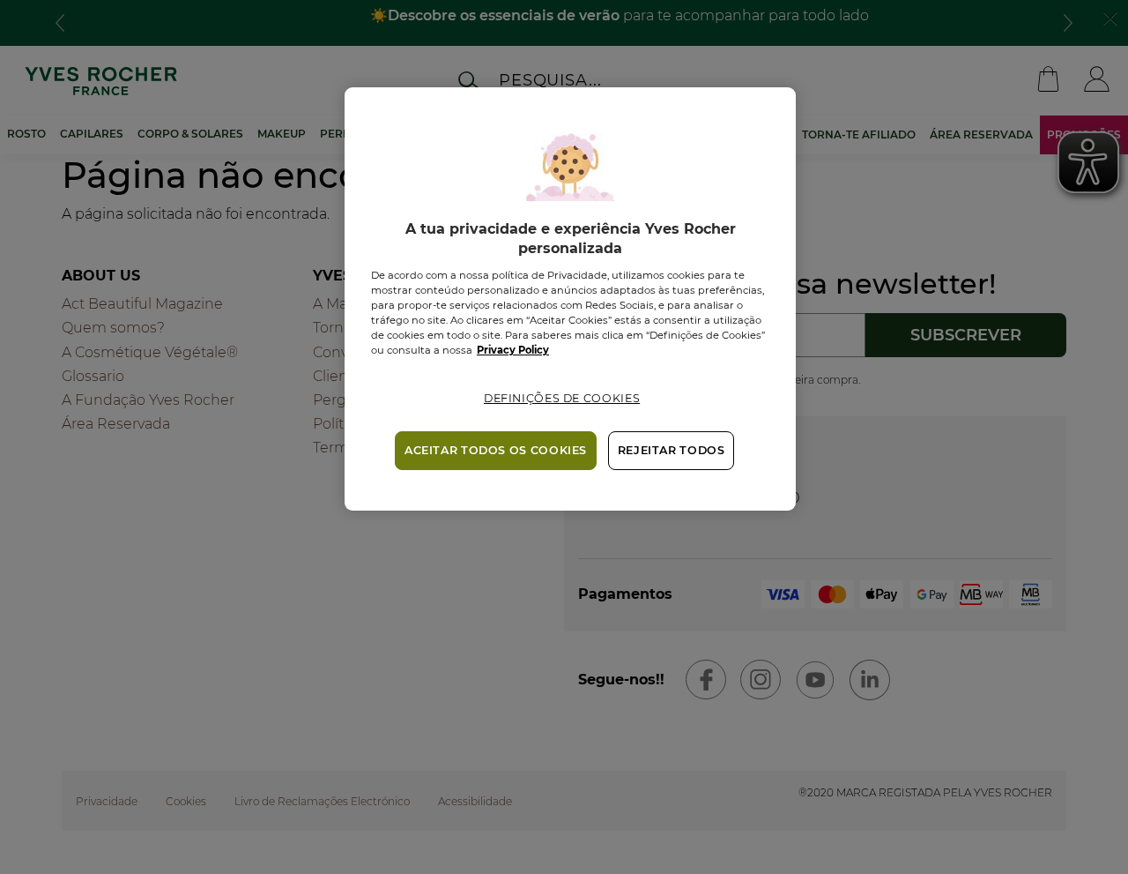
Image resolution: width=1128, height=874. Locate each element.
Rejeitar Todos (671, 450)
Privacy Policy (513, 350)
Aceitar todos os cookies (495, 450)
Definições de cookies (562, 398)
